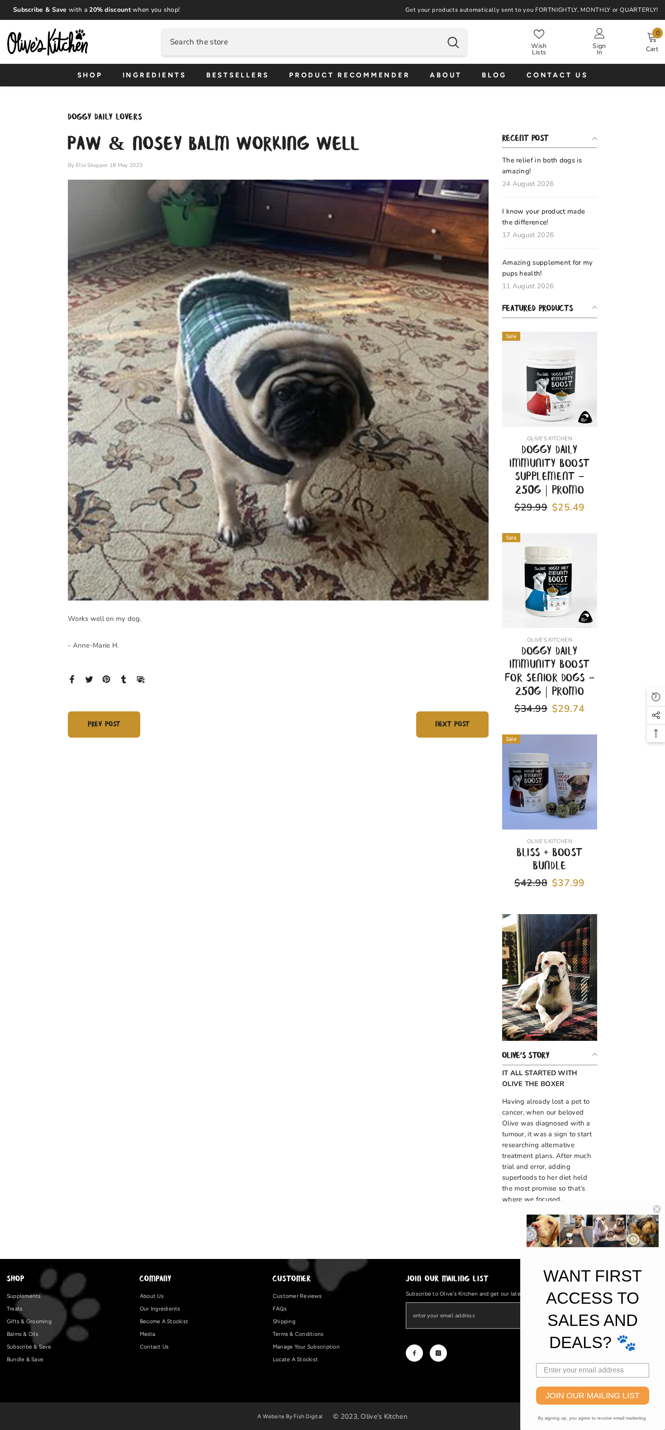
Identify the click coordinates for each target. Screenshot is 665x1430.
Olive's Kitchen (549, 438)
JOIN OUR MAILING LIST (593, 1395)
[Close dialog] (656, 1209)
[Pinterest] (106, 678)
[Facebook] (72, 678)
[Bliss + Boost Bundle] (549, 781)
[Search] (314, 42)
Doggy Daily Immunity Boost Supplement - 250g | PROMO (549, 470)
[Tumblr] (123, 678)
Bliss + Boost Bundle (550, 860)
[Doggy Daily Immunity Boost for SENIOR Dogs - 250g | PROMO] (549, 580)
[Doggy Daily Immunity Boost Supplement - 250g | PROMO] (549, 379)
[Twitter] (89, 678)
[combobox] (301, 42)
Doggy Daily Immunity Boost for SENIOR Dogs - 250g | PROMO (549, 672)
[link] (549, 977)
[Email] (141, 678)
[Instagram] (438, 1353)
